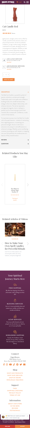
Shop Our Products (15, 373)
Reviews (15, 408)
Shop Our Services (15, 375)
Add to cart (8, 79)
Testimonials (15, 410)
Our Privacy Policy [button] (20, 422)
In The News (15, 406)
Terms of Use (15, 395)
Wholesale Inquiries (15, 380)
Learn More (9, 62)
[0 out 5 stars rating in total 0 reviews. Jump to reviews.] (15, 195)
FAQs (15, 388)
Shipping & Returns (15, 391)
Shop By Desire (15, 378)
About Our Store (15, 404)
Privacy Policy (15, 393)
